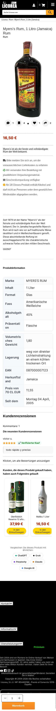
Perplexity (21, 561)
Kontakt (5, 603)
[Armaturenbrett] (34, 4)
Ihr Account (8, 647)
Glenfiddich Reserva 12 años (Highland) (16, 518)
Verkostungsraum (29, 652)
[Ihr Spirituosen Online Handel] (9, 4)
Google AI (29, 568)
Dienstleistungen (10, 643)
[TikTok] (12, 670)
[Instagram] (8, 670)
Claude (38, 561)
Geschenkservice (34, 649)
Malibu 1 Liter (42, 516)
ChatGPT (22, 555)
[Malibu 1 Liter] (42, 497)
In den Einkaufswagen (16, 530)
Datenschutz (37, 632)
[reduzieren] (5, 698)
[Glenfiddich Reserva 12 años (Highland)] (16, 497)
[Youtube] (1, 670)
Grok (38, 555)
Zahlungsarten (26, 637)
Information (7, 629)
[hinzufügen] (19, 698)
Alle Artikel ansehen (13, 600)
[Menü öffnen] (52, 4)
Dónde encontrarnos (22, 640)
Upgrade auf (31, 647)
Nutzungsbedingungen (14, 632)
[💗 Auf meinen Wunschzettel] (19, 123)
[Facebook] (5, 670)
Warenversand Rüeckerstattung (17, 635)
